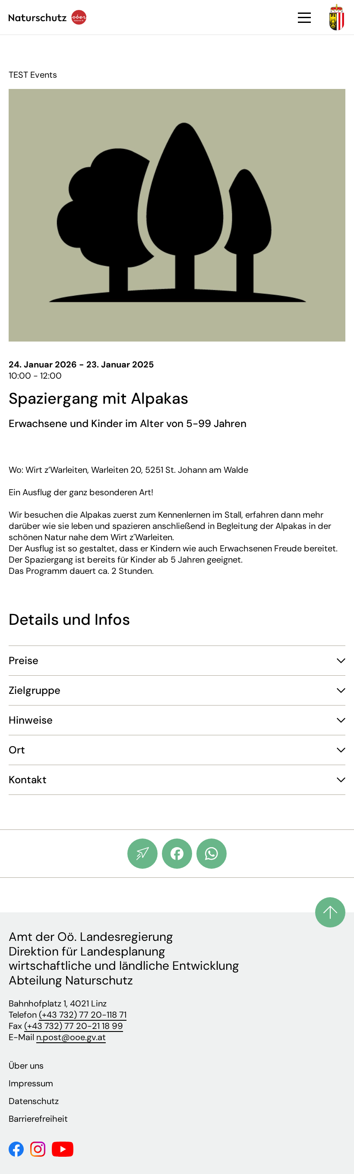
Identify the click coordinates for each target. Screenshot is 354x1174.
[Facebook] (177, 854)
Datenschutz (34, 1101)
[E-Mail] (142, 854)
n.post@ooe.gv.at (71, 1037)
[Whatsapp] (211, 854)
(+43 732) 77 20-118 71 (82, 1014)
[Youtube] (62, 1148)
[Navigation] (304, 18)
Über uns (26, 1065)
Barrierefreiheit (38, 1118)
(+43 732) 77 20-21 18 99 (73, 1026)
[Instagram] (37, 1148)
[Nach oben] (330, 912)
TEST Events (33, 74)
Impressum (31, 1083)
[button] (177, 661)
